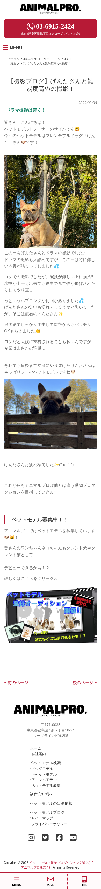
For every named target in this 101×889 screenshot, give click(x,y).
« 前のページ (16, 682)
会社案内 (38, 754)
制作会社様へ (41, 794)
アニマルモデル (44, 780)
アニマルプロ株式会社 (22, 58)
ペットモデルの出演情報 (51, 803)
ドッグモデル (42, 769)
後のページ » (85, 682)
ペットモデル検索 (45, 763)
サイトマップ (42, 818)
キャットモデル (44, 774)
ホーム (35, 748)
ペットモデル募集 (45, 785)
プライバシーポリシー (49, 824)
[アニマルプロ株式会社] (50, 15)
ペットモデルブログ (56, 58)
